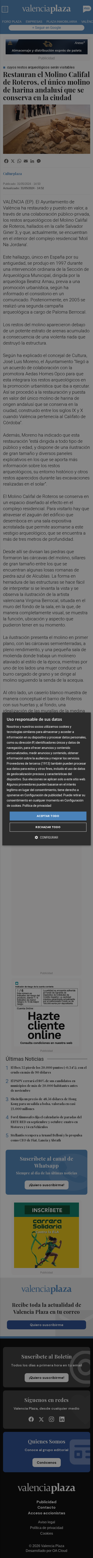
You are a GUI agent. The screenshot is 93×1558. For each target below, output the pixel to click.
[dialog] (46, 778)
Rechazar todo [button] (47, 827)
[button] (46, 837)
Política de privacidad (36, 805)
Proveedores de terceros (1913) (28, 763)
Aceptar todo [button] (48, 816)
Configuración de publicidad (43, 795)
